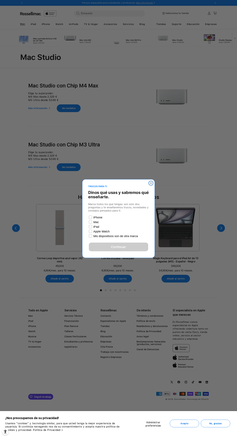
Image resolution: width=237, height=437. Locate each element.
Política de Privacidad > (48, 430)
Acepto (184, 423)
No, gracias (215, 423)
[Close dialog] (151, 183)
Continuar (118, 247)
